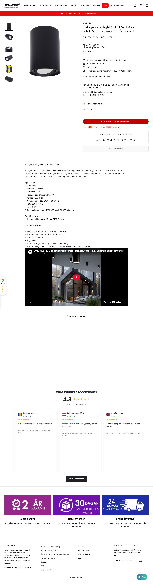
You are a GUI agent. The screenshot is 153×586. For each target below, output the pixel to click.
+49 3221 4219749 (95, 95)
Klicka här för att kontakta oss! (96, 77)
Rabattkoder (82, 558)
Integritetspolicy (84, 554)
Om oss (81, 547)
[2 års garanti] (27, 505)
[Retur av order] (76, 505)
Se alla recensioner (76, 478)
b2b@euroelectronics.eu (101, 92)
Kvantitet (89, 109)
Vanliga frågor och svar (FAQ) (115, 140)
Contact (44, 562)
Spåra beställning (117, 5)
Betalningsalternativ (48, 550)
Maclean (88, 23)
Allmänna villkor (83, 550)
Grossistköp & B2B (48, 558)
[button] (142, 577)
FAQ (42, 566)
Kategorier (45, 5)
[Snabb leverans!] (125, 505)
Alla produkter (61, 5)
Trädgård (74, 5)
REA (105, 5)
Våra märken (29, 5)
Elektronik (85, 5)
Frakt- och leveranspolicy (50, 547)
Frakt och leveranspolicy (116, 134)
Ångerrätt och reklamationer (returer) (55, 554)
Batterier (96, 5)
